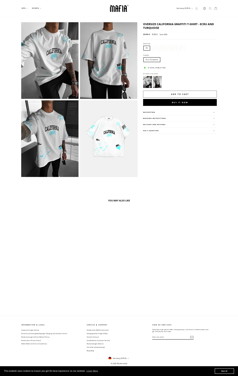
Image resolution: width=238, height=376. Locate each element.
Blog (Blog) (90, 351)
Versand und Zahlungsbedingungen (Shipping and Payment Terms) (44, 333)
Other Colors (150, 74)
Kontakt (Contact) (93, 337)
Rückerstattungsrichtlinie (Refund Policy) (35, 337)
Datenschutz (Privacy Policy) (31, 340)
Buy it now (180, 102)
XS (147, 48)
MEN (24, 8)
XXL (180, 48)
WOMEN (35, 8)
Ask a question (151, 131)
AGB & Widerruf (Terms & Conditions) (34, 344)
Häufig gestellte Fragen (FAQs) (97, 333)
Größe (147, 44)
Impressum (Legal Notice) (30, 330)
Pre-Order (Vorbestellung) (96, 347)
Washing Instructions (154, 118)
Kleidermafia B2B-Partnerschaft (98, 330)
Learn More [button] (92, 371)
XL (173, 48)
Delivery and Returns (154, 124)
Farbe (146, 55)
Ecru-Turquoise (152, 59)
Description (149, 112)
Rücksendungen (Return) (95, 344)
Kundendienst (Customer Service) (98, 340)
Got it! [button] (224, 371)
